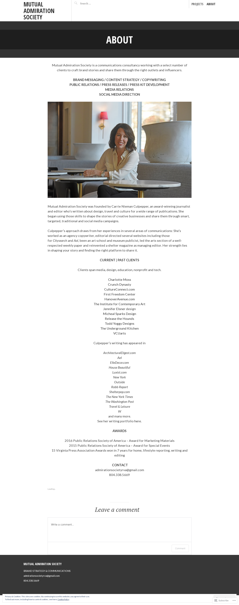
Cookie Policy (63, 599)
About (211, 4)
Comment (180, 548)
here (137, 421)
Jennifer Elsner (114, 309)
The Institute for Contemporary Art (119, 304)
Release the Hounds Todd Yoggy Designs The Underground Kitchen (119, 323)
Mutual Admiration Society (39, 10)
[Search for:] (94, 3)
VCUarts (119, 333)
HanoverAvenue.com (119, 299)
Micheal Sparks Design (119, 314)
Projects (197, 4)
